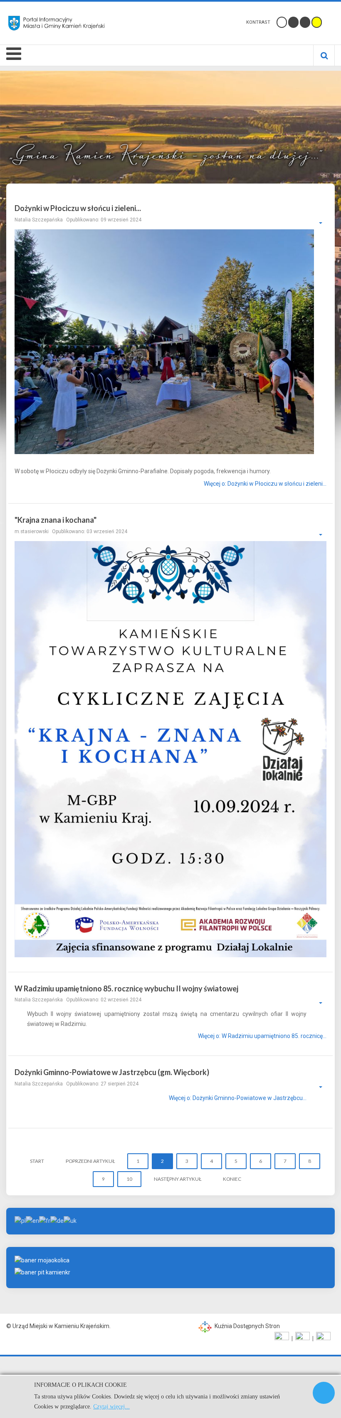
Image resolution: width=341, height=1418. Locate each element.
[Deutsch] (57, 1220)
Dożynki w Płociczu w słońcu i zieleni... (78, 208)
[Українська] (70, 1220)
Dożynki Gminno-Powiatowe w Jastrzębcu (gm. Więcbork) (112, 1072)
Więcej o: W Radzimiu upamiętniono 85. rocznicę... (262, 1036)
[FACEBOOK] (281, 1338)
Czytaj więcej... (111, 1406)
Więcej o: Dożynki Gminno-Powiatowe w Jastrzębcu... (237, 1098)
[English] (32, 1220)
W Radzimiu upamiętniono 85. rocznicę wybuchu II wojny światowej (126, 988)
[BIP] (323, 1338)
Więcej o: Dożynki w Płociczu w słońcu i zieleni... (265, 483)
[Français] (44, 1220)
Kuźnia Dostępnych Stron (246, 1326)
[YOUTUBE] (302, 1338)
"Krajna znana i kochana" (55, 519)
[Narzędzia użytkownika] (316, 223)
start (37, 1161)
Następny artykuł (177, 1179)
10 (129, 1179)
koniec (232, 1179)
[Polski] (20, 1220)
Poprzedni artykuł (90, 1161)
